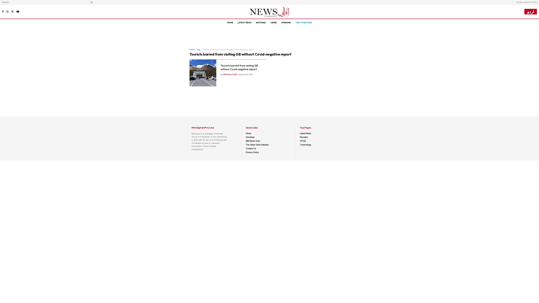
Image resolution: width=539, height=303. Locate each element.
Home (230, 22)
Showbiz (304, 137)
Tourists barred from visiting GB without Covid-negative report (228, 50)
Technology (305, 145)
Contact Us (251, 148)
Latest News (245, 22)
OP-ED (303, 141)
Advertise (250, 137)
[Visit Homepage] (269, 11)
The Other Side (303, 22)
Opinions (286, 22)
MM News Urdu (253, 141)
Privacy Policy (252, 152)
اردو (530, 11)
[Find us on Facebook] (3, 11)
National (261, 22)
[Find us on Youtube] (18, 11)
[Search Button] (91, 2)
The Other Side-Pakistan (257, 145)
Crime (273, 22)
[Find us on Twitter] (12, 11)
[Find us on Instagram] (7, 11)
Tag (198, 50)
